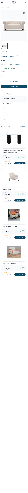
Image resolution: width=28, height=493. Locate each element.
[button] (14, 139)
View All (22, 126)
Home (2, 7)
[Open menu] (2, 2)
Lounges (8, 7)
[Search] (20, 2)
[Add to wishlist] (24, 131)
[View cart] (23, 2)
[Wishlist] (26, 2)
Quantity (3, 71)
